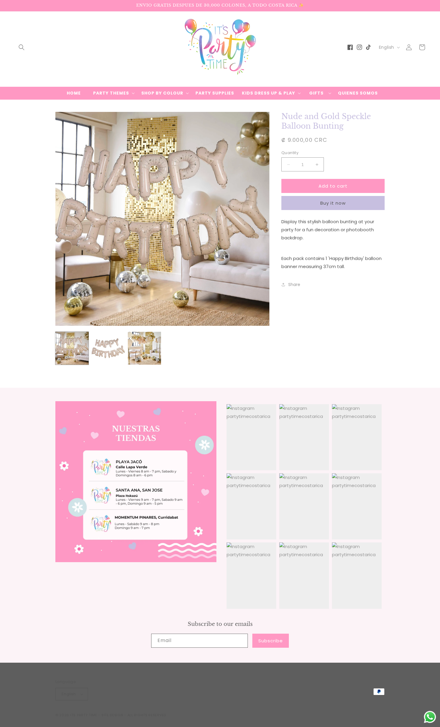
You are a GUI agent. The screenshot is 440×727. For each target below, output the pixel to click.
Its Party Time (83, 715)
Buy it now (333, 203)
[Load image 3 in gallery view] (144, 348)
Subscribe (270, 641)
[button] (21, 47)
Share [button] (294, 284)
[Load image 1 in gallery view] (72, 348)
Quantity (289, 153)
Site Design (112, 715)
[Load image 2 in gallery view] (108, 348)
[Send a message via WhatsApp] (430, 717)
